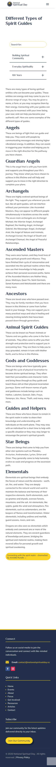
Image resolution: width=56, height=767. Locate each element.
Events (11, 689)
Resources (13, 703)
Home (10, 686)
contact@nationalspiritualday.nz (34, 662)
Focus (10, 696)
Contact (11, 710)
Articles (11, 706)
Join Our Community (19, 741)
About (11, 693)
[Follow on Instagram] (13, 669)
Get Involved (14, 699)
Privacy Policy (23, 757)
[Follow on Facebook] (8, 669)
